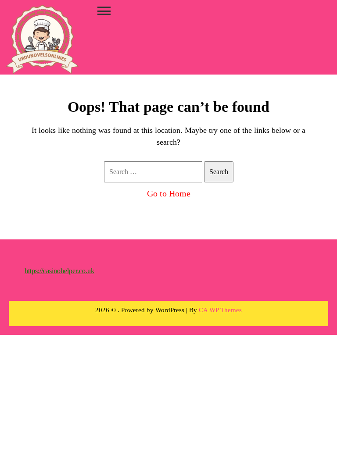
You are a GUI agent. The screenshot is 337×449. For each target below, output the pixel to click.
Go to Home (168, 193)
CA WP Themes (220, 310)
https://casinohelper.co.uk (59, 270)
